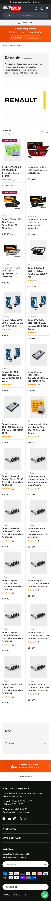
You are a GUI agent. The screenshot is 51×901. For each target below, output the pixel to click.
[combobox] (25, 15)
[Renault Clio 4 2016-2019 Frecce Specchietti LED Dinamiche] (38, 202)
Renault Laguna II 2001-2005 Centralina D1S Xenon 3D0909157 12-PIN (12, 428)
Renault (19, 45)
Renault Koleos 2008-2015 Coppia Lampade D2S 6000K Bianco (12, 323)
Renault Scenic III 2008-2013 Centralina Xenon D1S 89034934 (38, 635)
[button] (41, 8)
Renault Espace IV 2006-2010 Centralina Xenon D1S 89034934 (38, 687)
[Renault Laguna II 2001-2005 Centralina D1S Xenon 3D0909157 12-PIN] (12, 407)
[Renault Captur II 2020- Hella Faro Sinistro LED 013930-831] (38, 250)
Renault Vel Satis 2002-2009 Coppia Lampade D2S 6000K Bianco (37, 324)
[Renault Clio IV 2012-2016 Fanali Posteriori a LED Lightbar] (38, 150)
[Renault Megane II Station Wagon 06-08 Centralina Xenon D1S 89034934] (12, 459)
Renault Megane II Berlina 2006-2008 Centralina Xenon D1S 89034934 (12, 532)
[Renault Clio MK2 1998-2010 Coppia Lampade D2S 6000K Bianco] (12, 354)
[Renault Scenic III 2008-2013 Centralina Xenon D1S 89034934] (38, 615)
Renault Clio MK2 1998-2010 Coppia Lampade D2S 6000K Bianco (12, 376)
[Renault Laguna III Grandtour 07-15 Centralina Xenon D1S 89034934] (12, 563)
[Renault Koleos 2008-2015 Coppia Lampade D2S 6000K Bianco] (12, 302)
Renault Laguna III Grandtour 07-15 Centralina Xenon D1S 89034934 (12, 585)
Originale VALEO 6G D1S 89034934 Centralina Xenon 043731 (11, 171)
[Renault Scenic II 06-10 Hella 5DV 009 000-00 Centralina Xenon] (38, 407)
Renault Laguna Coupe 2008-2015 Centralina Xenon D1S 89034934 (12, 637)
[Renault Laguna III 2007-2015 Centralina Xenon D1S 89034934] (38, 563)
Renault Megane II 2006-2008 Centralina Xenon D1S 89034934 (37, 533)
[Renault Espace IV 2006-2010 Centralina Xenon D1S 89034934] (38, 667)
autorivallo (12, 895)
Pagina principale (8, 45)
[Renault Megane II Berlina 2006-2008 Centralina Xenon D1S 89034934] (12, 511)
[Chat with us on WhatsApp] (45, 895)
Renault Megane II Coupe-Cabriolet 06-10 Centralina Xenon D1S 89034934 (37, 481)
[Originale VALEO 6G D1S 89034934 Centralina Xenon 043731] (12, 150)
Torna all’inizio (25, 776)
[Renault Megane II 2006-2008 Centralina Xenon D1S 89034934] (38, 511)
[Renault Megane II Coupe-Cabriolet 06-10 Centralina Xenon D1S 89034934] (38, 459)
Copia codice (34, 38)
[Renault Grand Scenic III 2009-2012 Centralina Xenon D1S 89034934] (12, 667)
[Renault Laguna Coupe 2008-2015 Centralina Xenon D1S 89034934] (12, 615)
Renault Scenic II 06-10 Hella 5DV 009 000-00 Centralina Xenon (37, 428)
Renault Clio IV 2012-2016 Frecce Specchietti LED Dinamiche (12, 223)
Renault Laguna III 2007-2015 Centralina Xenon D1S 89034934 (38, 583)
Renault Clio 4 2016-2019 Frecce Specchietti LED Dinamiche (37, 224)
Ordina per (7, 130)
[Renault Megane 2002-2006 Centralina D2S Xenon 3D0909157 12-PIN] (38, 355)
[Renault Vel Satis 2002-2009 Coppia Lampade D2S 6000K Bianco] (38, 303)
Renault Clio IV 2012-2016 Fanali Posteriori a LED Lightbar (37, 170)
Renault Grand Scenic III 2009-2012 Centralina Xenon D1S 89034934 (12, 688)
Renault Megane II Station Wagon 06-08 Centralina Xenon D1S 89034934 (12, 480)
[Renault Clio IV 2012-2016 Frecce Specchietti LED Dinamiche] (12, 202)
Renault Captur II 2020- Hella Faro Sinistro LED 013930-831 (37, 272)
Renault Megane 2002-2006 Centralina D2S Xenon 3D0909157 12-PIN (38, 376)
